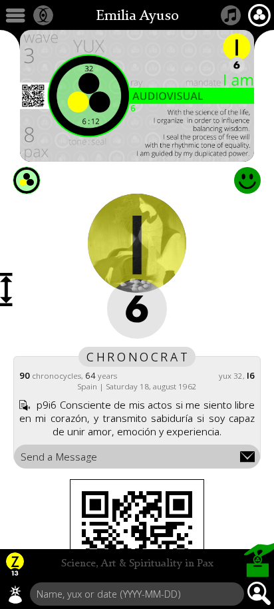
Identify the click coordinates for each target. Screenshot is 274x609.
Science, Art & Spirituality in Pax (137, 563)
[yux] (15, 594)
